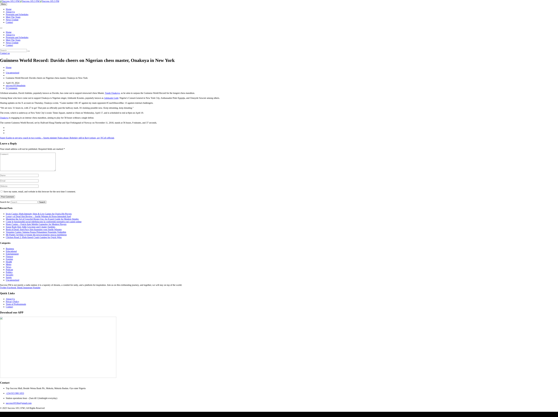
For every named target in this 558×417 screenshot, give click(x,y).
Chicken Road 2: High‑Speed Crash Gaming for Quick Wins (34, 237)
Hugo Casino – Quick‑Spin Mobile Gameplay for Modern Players (36, 224)
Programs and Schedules (17, 14)
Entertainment (12, 254)
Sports (9, 277)
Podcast (9, 269)
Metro (8, 264)
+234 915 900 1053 (15, 393)
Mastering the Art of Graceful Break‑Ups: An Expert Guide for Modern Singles (42, 219)
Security (9, 275)
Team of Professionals (16, 304)
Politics (9, 272)
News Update (12, 19)
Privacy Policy (12, 301)
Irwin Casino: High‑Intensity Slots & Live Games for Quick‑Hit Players (39, 214)
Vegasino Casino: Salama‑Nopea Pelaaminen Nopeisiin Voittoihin (36, 232)
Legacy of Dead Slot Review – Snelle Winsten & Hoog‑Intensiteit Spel (38, 216)
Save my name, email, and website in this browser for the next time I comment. (39, 191)
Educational (11, 251)
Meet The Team (13, 17)
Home (8, 9)
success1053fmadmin (15, 85)
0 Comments (11, 88)
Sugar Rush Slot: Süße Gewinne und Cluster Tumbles (30, 227)
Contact (9, 22)
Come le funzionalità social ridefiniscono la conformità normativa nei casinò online (44, 221)
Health (9, 262)
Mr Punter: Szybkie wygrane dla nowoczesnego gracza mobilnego (36, 234)
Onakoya (4, 118)
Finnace (9, 256)
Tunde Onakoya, (112, 93)
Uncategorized (12, 72)
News (8, 267)
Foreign (9, 259)
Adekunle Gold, (111, 98)
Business (10, 248)
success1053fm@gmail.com (19, 403)
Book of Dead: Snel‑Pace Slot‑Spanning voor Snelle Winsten (34, 229)
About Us (10, 12)
